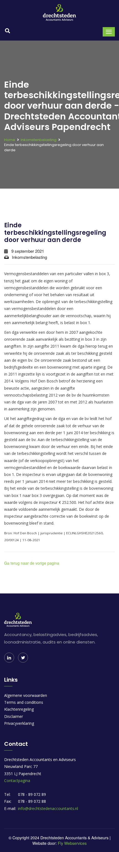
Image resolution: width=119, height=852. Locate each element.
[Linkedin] (9, 658)
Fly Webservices (72, 843)
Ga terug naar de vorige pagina (31, 563)
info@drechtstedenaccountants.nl (48, 808)
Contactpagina (17, 780)
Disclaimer (13, 716)
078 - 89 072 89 (32, 794)
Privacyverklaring (19, 723)
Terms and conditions (23, 702)
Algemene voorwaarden (25, 695)
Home (9, 139)
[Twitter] (23, 658)
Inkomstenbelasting (38, 139)
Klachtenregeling (19, 709)
